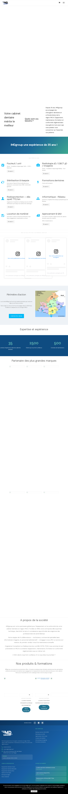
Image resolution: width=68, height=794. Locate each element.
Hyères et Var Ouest (6, 772)
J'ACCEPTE (34, 791)
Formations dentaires (40, 742)
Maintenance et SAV (40, 734)
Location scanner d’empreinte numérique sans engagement (26, 703)
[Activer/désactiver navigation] (64, 2)
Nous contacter (5, 776)
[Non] (66, 789)
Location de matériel (26, 698)
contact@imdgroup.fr (8, 749)
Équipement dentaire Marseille (9, 768)
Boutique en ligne (6, 774)
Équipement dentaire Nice (8, 770)
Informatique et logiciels (41, 740)
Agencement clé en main (41, 736)
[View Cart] (59, 2)
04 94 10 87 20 (7, 747)
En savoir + (10, 171)
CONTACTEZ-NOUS (16, 316)
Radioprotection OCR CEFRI (42, 732)
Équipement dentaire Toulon (8, 767)
